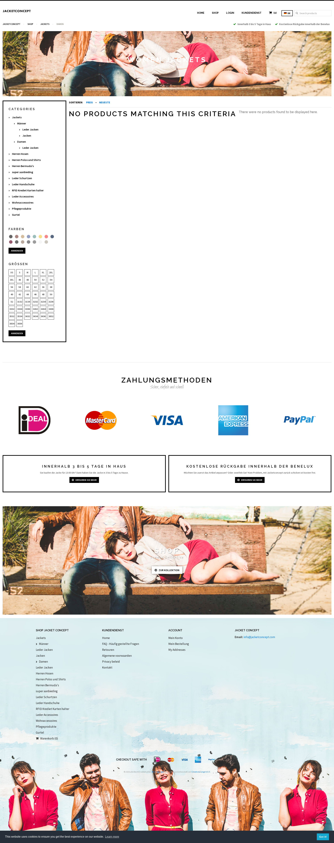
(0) (274, 12)
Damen (21, 141)
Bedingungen (158, 771)
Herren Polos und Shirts (26, 160)
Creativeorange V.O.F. (201, 771)
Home (200, 12)
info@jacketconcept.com (259, 637)
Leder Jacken (30, 129)
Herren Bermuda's (23, 166)
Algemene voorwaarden (117, 656)
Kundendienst (251, 12)
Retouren (108, 650)
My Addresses (176, 650)
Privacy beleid (111, 661)
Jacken (26, 135)
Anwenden (17, 250)
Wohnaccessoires (22, 202)
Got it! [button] (323, 836)
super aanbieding (22, 172)
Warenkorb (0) (48, 738)
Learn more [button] (112, 836)
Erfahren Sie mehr (85, 480)
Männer (21, 123)
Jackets (44, 24)
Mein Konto (175, 638)
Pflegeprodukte (21, 208)
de (288, 13)
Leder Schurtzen (22, 178)
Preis (89, 102)
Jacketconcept (11, 24)
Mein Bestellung (178, 644)
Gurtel (16, 214)
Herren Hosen (20, 154)
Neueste (104, 102)
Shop (215, 12)
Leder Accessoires (23, 196)
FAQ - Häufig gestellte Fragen (120, 644)
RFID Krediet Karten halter (28, 190)
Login (230, 12)
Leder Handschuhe (23, 184)
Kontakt (107, 667)
